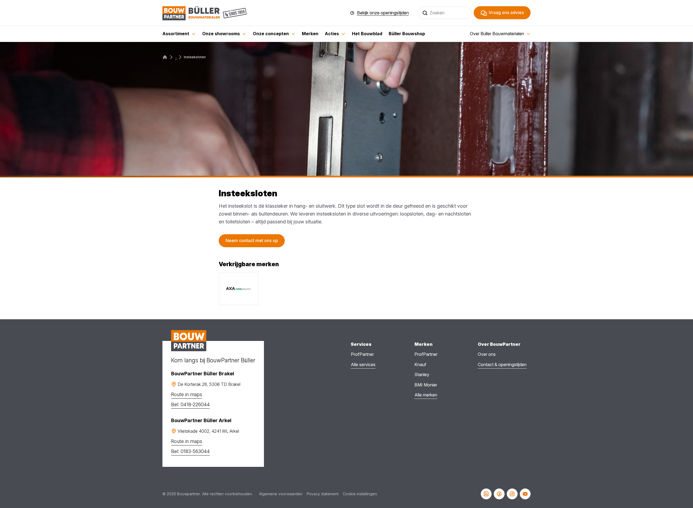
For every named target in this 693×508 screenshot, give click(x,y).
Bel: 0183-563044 (190, 451)
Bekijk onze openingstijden (383, 13)
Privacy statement (322, 493)
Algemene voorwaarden (280, 493)
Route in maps (186, 394)
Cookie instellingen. (360, 493)
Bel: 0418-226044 (190, 404)
